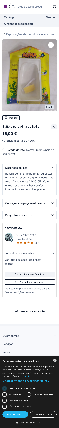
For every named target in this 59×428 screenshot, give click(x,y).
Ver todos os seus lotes (19, 253)
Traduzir (13, 117)
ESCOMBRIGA (13, 228)
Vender (50, 17)
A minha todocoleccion (18, 23)
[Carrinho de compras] (54, 6)
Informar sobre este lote (30, 311)
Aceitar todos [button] (15, 414)
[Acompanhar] (51, 45)
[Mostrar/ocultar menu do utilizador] (4, 6)
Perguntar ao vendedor (31, 282)
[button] (29, 168)
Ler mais (25, 376)
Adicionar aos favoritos (31, 274)
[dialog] (29, 392)
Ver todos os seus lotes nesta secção (23, 261)
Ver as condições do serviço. (21, 292)
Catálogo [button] (9, 17)
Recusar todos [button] (43, 414)
